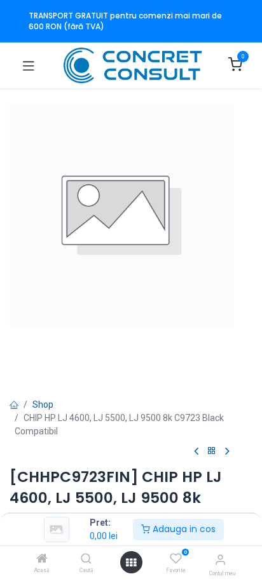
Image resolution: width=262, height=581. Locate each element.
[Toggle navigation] (29, 65)
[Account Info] (220, 559)
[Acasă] (42, 559)
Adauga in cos (183, 529)
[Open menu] (131, 562)
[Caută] (86, 559)
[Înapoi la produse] (211, 451)
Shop (42, 404)
